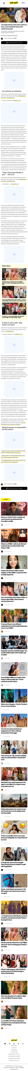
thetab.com (11, 1065)
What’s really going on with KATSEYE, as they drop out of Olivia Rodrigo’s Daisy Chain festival (13, 971)
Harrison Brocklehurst (8, 38)
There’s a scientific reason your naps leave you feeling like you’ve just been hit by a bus (14, 838)
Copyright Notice (14, 1056)
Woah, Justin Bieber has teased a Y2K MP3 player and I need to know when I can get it (13, 891)
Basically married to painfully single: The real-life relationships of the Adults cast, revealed (14, 653)
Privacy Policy (14, 1060)
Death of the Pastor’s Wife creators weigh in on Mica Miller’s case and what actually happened (14, 573)
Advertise (14, 1052)
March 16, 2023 (17, 100)
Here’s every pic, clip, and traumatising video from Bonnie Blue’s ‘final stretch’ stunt (13, 757)
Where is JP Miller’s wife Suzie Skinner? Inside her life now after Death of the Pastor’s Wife (14, 546)
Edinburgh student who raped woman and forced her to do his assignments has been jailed (13, 811)
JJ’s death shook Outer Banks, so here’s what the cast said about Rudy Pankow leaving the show (14, 918)
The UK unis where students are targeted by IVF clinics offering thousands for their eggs (11, 731)
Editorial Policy (14, 1054)
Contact (14, 1045)
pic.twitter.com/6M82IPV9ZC (8, 181)
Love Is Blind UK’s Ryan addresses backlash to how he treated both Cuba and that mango (13, 1023)
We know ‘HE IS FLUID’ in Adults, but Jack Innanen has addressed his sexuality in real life (13, 519)
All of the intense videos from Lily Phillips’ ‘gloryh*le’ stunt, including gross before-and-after (13, 283)
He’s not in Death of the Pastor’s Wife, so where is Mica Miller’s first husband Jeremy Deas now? (14, 300)
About (14, 1047)
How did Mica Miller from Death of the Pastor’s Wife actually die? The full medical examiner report (13, 679)
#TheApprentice (22, 96)
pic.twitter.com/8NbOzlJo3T (7, 97)
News (15, 38)
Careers (14, 1050)
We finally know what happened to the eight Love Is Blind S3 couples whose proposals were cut (13, 784)
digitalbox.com (15, 1069)
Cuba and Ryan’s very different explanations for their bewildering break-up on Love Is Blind (14, 626)
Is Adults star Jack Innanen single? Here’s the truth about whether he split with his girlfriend (13, 864)
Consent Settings (14, 1058)
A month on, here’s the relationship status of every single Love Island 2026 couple (13, 317)
